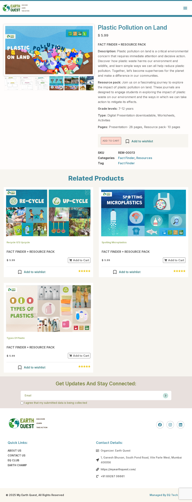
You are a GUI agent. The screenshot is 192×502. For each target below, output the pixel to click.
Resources (144, 158)
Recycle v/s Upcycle (18, 242)
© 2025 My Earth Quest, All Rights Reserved (35, 495)
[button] (185, 8)
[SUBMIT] (165, 395)
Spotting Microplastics (114, 242)
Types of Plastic (16, 338)
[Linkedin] (180, 424)
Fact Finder (126, 158)
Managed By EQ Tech (164, 495)
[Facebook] (160, 424)
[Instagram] (170, 424)
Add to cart (111, 140)
